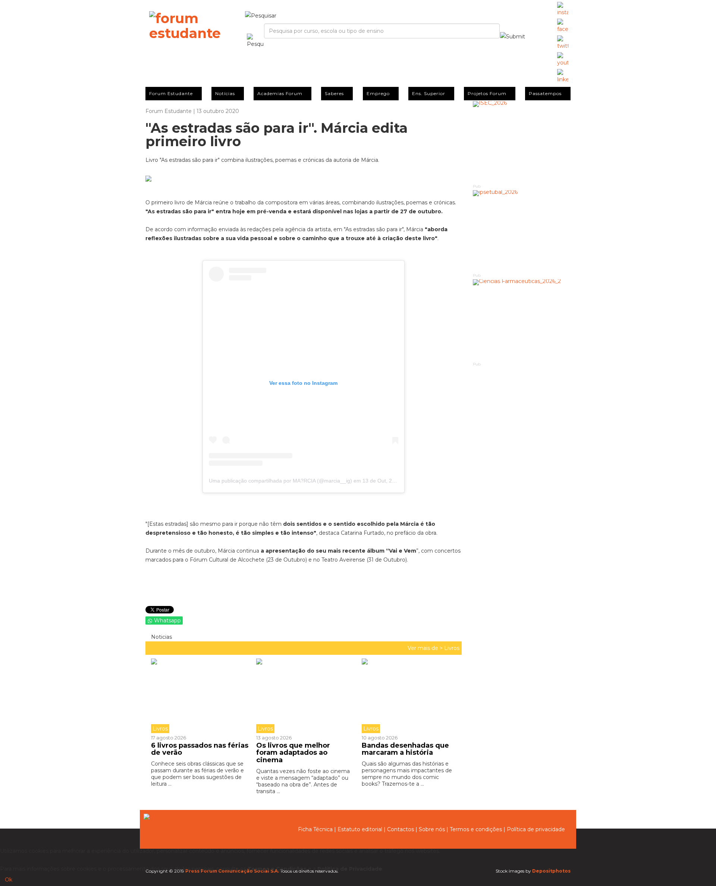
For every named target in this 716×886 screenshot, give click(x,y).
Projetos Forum (487, 93)
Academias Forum (279, 93)
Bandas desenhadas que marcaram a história (405, 749)
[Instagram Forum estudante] (562, 9)
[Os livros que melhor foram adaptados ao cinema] (303, 696)
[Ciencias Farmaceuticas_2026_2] (522, 320)
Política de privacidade (536, 829)
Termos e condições (476, 829)
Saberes (334, 93)
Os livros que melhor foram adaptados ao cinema (293, 752)
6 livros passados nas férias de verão (199, 749)
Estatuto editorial (359, 829)
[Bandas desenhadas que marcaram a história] (409, 696)
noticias (161, 637)
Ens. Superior (428, 93)
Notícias (225, 93)
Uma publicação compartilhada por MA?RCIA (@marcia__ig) (280, 481)
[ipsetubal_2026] (522, 231)
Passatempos (545, 93)
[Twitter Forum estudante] (562, 42)
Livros (451, 648)
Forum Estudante (171, 93)
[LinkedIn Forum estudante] (562, 76)
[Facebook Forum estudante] (562, 26)
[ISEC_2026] (522, 142)
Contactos (400, 829)
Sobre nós (432, 829)
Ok (8, 879)
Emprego (378, 93)
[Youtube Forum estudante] (562, 59)
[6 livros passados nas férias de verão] (201, 696)
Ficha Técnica (315, 829)
